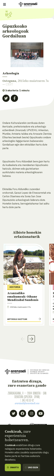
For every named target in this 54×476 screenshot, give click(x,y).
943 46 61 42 (28, 400)
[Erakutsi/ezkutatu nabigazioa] (4, 4)
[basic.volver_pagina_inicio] (28, 4)
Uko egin (32, 467)
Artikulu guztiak (17, 319)
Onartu (14, 467)
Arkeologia (10, 73)
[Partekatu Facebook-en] (14, 98)
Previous (22, 338)
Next (31, 338)
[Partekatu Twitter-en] (6, 98)
